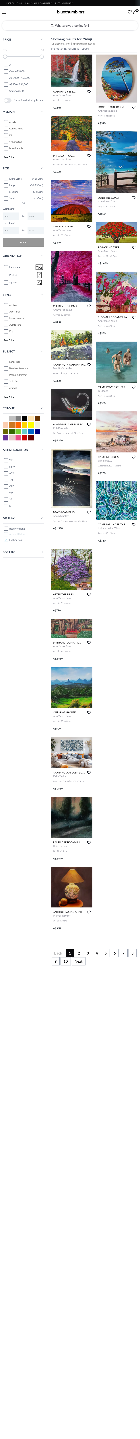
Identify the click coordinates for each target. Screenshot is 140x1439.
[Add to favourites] (89, 91)
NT (11, 505)
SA (10, 499)
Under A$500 (16, 90)
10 (65, 961)
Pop (11, 331)
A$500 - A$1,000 (18, 84)
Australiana (15, 324)
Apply (23, 241)
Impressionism (16, 318)
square (13, 282)
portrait (13, 275)
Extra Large (15, 178)
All (10, 64)
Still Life (13, 381)
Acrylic (12, 122)
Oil (10, 135)
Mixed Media (16, 148)
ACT (11, 473)
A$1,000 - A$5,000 (19, 77)
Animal (13, 387)
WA (11, 492)
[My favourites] (130, 12)
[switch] (7, 100)
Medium (13, 191)
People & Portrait (18, 374)
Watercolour (15, 141)
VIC (11, 460)
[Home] (71, 11)
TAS (11, 479)
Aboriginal (14, 311)
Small (12, 198)
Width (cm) (9, 208)
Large (12, 185)
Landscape (14, 361)
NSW (12, 466)
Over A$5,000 (17, 71)
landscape (14, 267)
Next (79, 961)
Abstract (13, 305)
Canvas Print (16, 128)
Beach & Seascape (18, 368)
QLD (11, 486)
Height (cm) (9, 223)
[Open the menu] (4, 12)
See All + (9, 157)
